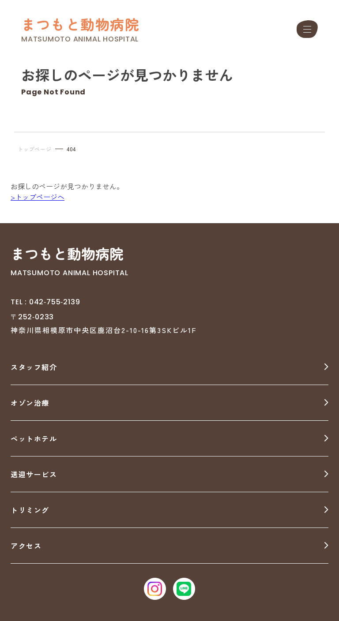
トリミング (30, 510)
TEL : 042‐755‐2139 (45, 302)
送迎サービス (34, 474)
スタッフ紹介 (34, 367)
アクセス (26, 545)
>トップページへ (37, 196)
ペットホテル (34, 438)
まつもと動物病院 (80, 24)
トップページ (35, 149)
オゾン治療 (30, 402)
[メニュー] (307, 29)
